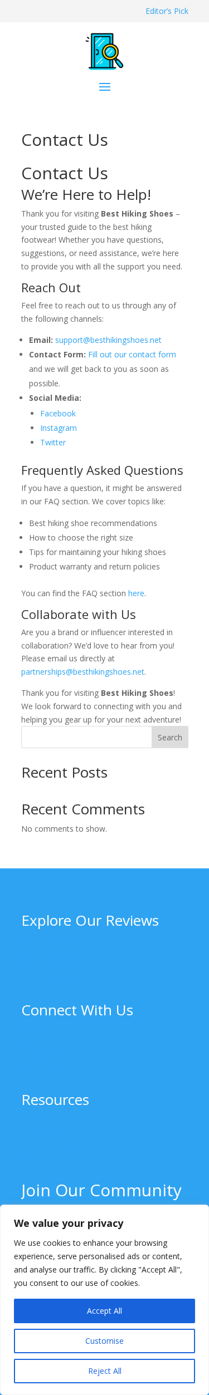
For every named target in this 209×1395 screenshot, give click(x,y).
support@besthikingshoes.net (108, 340)
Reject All (104, 1370)
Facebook (58, 413)
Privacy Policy (45, 1132)
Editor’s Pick (166, 11)
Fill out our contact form (132, 354)
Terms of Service (51, 1145)
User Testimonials (53, 979)
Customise (104, 1340)
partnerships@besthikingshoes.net (82, 671)
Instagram (58, 428)
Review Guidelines (53, 1118)
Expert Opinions (49, 965)
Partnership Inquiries (58, 1068)
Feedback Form (49, 1055)
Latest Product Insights (63, 939)
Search (170, 737)
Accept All (104, 1310)
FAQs (31, 1158)
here (136, 593)
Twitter (53, 442)
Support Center (48, 1042)
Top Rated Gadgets (56, 952)
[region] (104, 1300)
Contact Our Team (55, 1029)
